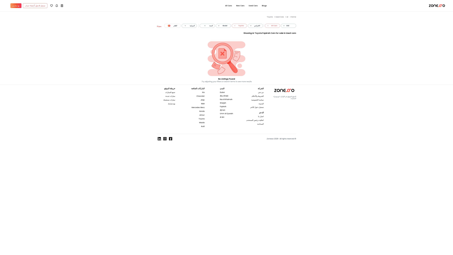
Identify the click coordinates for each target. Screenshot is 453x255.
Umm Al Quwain (226, 113)
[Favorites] (51, 5)
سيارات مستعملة (169, 100)
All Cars (228, 5)
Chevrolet (200, 96)
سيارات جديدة (170, 96)
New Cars (240, 5)
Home (293, 17)
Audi (203, 126)
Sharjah (223, 103)
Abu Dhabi (224, 96)
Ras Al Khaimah (226, 99)
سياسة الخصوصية (257, 100)
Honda (202, 111)
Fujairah (223, 106)
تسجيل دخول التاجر (257, 107)
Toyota (270, 17)
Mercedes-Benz (198, 107)
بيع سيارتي (16, 5)
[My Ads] (62, 5)
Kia (203, 92)
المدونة (261, 103)
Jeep (203, 100)
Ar (287, 17)
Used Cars (253, 5)
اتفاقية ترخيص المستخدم (255, 120)
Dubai (222, 92)
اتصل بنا (261, 116)
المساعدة (260, 124)
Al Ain (222, 117)
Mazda (202, 122)
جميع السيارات (170, 92)
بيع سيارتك (171, 103)
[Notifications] (56, 5)
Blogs (264, 5)
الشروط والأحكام (258, 96)
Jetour (202, 115)
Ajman (222, 110)
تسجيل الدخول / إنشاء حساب (35, 5)
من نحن (261, 92)
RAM (203, 103)
